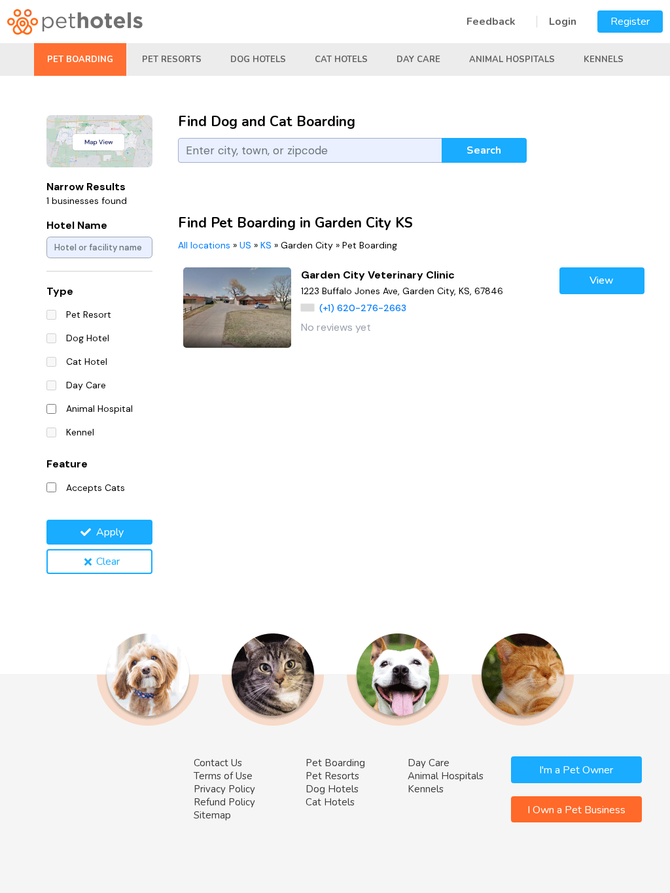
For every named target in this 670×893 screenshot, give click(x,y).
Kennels (604, 59)
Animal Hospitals (512, 59)
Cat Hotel (86, 361)
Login (562, 21)
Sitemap (212, 815)
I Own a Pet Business (576, 810)
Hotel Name (76, 225)
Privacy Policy (224, 789)
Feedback (491, 21)
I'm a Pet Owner (576, 770)
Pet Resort (88, 314)
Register (630, 21)
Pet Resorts (172, 59)
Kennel (80, 432)
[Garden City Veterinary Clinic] (237, 307)
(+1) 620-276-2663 (362, 308)
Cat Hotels (341, 59)
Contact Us (218, 762)
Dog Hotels (258, 59)
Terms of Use (223, 776)
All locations (204, 245)
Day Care (418, 59)
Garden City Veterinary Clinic (378, 275)
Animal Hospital (99, 408)
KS (266, 245)
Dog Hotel (87, 338)
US (245, 245)
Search (484, 150)
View (602, 280)
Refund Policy (224, 802)
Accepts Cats (95, 488)
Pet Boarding (80, 59)
